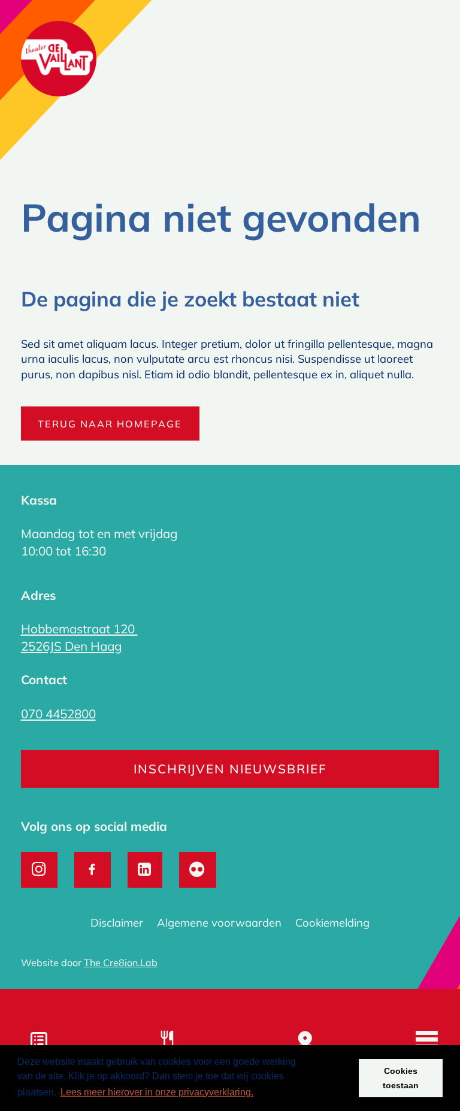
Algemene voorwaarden (219, 922)
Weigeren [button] (325, 1078)
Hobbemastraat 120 (79, 628)
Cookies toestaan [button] (401, 1078)
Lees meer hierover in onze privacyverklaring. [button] (156, 1092)
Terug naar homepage (110, 424)
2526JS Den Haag (71, 646)
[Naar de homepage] (59, 61)
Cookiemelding (332, 922)
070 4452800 (58, 713)
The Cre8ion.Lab (121, 963)
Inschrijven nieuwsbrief (230, 768)
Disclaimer (116, 922)
